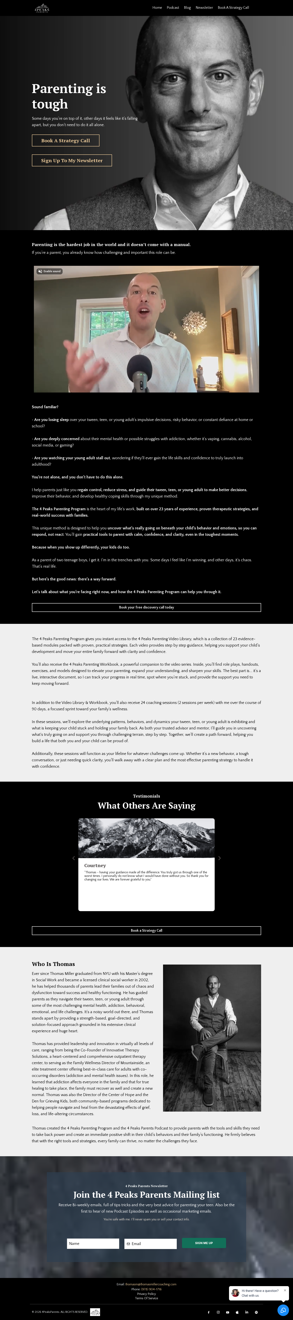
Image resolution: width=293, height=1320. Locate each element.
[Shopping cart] (256, 8)
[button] (73, 858)
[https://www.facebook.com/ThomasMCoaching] (208, 1312)
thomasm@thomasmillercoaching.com (150, 1284)
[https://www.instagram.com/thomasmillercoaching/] (218, 1312)
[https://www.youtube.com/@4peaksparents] (228, 1312)
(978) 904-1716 (151, 1289)
